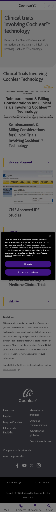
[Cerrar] (50, 235)
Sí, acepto (28, 264)
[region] (28, 256)
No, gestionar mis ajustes (28, 272)
